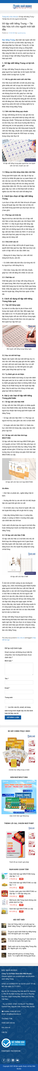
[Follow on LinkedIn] (13, 1060)
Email (7, 688)
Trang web (9, 697)
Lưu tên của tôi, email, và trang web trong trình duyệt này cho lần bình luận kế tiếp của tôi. (19, 710)
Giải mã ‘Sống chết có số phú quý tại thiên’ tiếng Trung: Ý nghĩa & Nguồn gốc (22, 925)
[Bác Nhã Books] (22, 6)
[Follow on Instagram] (8, 1060)
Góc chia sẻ (14, 16)
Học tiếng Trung (8, 40)
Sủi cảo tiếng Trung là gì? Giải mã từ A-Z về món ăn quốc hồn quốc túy (22, 940)
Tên (7, 679)
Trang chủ (5, 16)
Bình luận (9, 661)
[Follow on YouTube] (17, 1060)
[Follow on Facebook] (4, 1060)
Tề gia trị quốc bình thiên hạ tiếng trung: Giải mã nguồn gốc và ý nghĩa (22, 933)
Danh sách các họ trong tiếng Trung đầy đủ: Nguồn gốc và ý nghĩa (22, 947)
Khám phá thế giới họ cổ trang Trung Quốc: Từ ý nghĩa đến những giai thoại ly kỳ (21, 955)
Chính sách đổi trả (8, 1023)
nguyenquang (21, 33)
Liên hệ (4, 1032)
